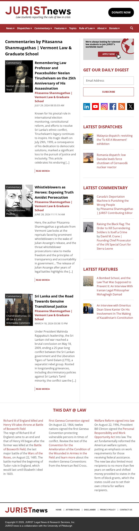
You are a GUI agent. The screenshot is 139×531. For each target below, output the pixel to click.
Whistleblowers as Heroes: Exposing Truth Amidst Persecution (54, 192)
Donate (114, 28)
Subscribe (108, 91)
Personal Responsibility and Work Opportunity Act (114, 433)
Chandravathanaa (16, 315)
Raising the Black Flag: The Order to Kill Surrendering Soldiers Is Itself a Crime (113, 228)
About (101, 28)
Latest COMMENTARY (105, 187)
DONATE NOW (121, 12)
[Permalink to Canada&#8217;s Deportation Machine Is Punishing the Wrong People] (88, 200)
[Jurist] (38, 12)
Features (60, 28)
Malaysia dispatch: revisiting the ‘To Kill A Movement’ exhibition (115, 140)
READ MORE (43, 171)
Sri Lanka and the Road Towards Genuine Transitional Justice (54, 301)
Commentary (43, 28)
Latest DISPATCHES (102, 126)
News (10, 28)
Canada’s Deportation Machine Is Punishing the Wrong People (113, 201)
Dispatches (24, 28)
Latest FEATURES (100, 269)
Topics (72, 28)
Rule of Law (87, 28)
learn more (68, 457)
